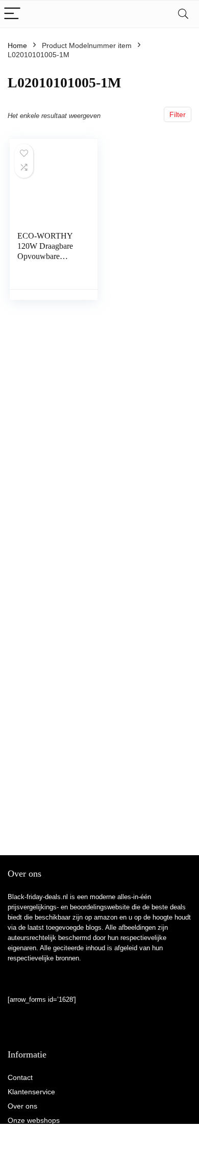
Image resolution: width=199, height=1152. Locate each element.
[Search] (183, 14)
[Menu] (12, 14)
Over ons (22, 1106)
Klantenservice (31, 1092)
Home (17, 45)
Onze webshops (34, 1120)
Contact (20, 1077)
